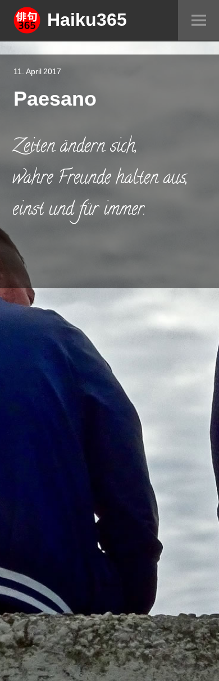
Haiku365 (87, 19)
